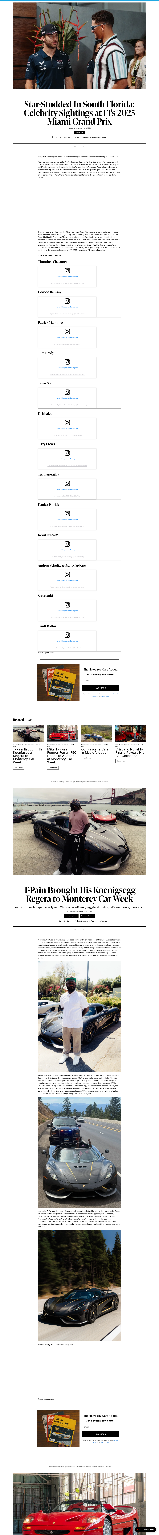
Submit (102, 781)
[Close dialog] (128, 736)
